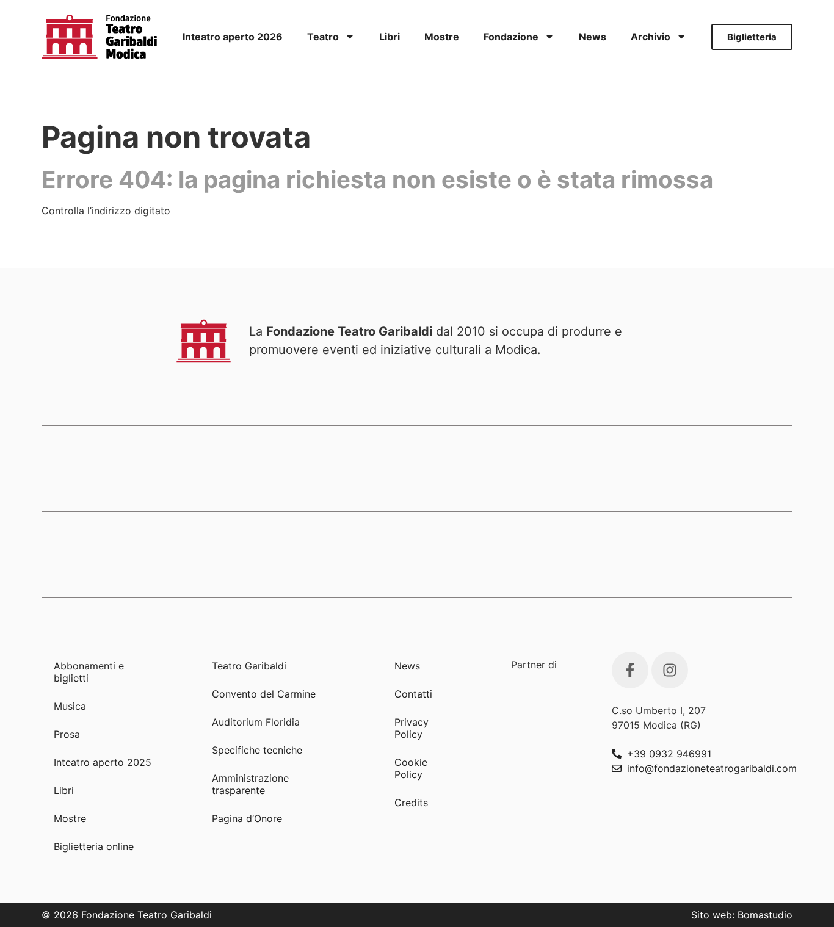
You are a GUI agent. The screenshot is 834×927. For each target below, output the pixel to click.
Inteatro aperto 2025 (102, 762)
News (592, 37)
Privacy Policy (411, 728)
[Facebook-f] (630, 670)
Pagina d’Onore (247, 818)
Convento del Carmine (264, 694)
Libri (389, 37)
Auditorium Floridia (256, 722)
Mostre (441, 37)
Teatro (323, 37)
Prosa (67, 734)
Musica (70, 706)
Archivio (650, 37)
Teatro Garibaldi (249, 666)
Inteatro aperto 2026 (233, 37)
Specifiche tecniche (257, 750)
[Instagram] (669, 670)
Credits (411, 802)
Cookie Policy (410, 768)
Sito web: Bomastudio (741, 915)
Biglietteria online (94, 846)
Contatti (413, 694)
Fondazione (511, 37)
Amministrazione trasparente (250, 784)
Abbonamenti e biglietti (89, 672)
